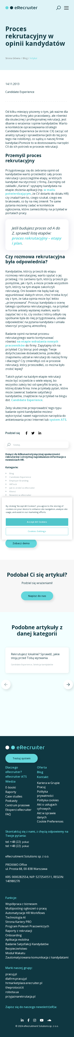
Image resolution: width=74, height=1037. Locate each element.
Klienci (12, 491)
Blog (25, 58)
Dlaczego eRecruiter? (13, 769)
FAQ (8, 814)
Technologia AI (15, 917)
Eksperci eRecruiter (18, 810)
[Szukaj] (58, 8)
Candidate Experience (19, 92)
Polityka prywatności (45, 794)
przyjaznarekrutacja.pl (20, 996)
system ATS (57, 420)
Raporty (10, 792)
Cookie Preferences (50, 821)
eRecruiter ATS (16, 777)
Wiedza (10, 781)
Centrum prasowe (17, 805)
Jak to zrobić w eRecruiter (22, 487)
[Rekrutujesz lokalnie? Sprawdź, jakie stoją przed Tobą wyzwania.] (37, 660)
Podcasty (11, 801)
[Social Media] (22, 1020)
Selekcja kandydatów (43, 664)
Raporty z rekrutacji (18, 931)
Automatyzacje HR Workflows (25, 913)
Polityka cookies (48, 800)
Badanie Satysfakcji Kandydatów (26, 944)
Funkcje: (11, 898)
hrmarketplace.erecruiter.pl (23, 983)
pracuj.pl (11, 974)
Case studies (13, 796)
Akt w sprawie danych (46, 815)
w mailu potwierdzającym (30, 192)
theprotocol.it (14, 987)
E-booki (10, 787)
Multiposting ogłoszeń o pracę (26, 908)
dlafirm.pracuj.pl (16, 979)
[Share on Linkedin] (39, 433)
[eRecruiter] (21, 8)
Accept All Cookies (37, 522)
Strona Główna (12, 58)
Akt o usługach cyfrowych (47, 807)
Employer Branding (18, 480)
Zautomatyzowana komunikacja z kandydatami (36, 957)
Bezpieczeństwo (16, 949)
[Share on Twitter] (32, 433)
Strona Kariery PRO (18, 922)
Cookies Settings (37, 531)
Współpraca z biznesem (21, 904)
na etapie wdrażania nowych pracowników (31, 343)
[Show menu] (66, 8)
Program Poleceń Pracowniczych (27, 926)
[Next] (68, 684)
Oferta (42, 767)
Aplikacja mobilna (17, 940)
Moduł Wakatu (15, 953)
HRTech (13, 484)
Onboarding (13, 935)
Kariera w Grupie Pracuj (48, 785)
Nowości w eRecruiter (20, 495)
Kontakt (42, 777)
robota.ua (12, 992)
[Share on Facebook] (26, 433)
